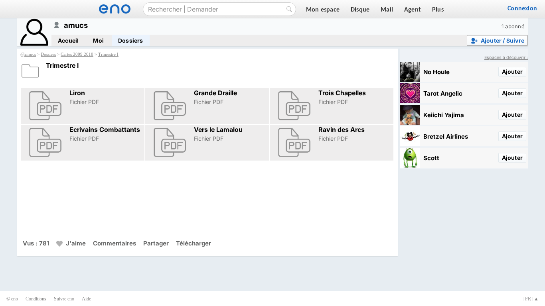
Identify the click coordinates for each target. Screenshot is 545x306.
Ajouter (512, 71)
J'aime (76, 243)
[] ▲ (531, 299)
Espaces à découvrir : (506, 57)
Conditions (36, 299)
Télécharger (193, 243)
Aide (86, 299)
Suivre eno (64, 299)
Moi (98, 40)
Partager (156, 243)
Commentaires (114, 243)
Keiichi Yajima (443, 115)
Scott (431, 158)
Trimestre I (108, 54)
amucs (30, 54)
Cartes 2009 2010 (77, 54)
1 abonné (513, 26)
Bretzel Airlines (445, 136)
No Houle (436, 72)
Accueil (68, 40)
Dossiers (130, 40)
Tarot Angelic (442, 93)
